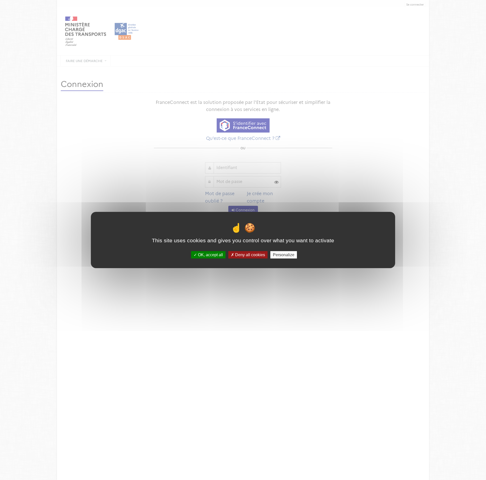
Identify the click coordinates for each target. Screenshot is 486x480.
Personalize (283, 255)
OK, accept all (210, 255)
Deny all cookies (249, 255)
